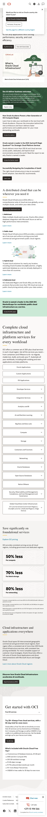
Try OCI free (10, 741)
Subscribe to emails (8, 804)
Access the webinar (9, 135)
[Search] (30, 4)
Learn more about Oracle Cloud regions (17, 664)
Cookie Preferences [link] (8, 800)
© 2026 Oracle (7, 797)
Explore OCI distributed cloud (12, 209)
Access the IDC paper (10, 312)
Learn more (6, 178)
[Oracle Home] (9, 4)
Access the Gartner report (10, 160)
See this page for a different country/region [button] (20, 30)
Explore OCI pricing (10, 539)
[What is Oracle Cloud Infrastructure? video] (23, 65)
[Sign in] (38, 4)
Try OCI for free (8, 47)
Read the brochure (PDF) (11, 682)
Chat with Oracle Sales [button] (23, 47)
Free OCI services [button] (10, 712)
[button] (4, 4)
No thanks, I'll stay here (13, 24)
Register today (8, 107)
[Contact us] (43, 4)
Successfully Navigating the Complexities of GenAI (22, 168)
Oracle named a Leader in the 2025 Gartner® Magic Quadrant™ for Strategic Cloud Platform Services (22, 144)
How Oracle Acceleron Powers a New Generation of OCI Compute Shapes (22, 116)
